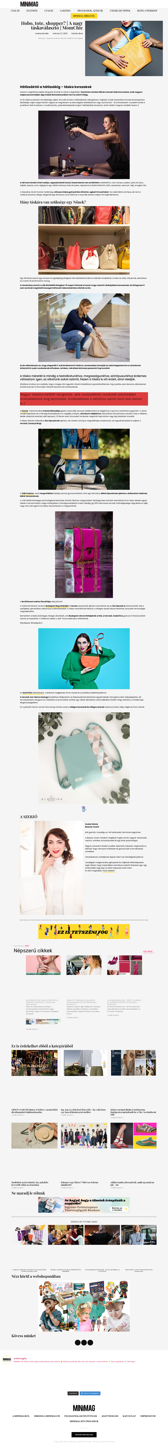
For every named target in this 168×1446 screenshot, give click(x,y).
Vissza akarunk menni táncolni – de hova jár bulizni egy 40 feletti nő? (102, 1270)
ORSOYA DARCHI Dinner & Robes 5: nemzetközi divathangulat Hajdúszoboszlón (34, 1111)
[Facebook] (110, 4)
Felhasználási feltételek (80, 1416)
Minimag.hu (76, 1222)
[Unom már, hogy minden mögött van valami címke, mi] (105, 1378)
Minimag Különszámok (84, 1421)
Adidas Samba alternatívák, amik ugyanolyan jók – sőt (132, 1183)
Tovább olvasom (32, 1029)
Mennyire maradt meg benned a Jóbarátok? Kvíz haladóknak (66, 1270)
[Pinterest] (116, 4)
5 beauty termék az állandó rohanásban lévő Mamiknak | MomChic (82, 1002)
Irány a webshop (147, 10)
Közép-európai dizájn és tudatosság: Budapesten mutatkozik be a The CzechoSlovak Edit (133, 1112)
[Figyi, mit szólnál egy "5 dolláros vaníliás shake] (146, 1378)
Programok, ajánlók (90, 10)
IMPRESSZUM (148, 1416)
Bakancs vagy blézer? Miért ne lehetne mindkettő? (79, 1183)
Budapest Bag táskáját (57, 606)
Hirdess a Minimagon (47, 1416)
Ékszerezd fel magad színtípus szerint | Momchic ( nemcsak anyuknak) (42, 1002)
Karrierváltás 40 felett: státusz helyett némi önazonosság (138, 1270)
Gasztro (65, 10)
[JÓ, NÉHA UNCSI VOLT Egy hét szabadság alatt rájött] (63, 1378)
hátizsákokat (33, 692)
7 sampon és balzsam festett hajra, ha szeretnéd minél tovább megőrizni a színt (29, 1270)
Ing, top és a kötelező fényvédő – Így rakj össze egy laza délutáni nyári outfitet (83, 1111)
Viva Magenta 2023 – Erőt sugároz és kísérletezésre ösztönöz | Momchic (124, 1002)
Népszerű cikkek (33, 951)
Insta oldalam (109, 870)
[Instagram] (122, 4)
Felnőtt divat (77, 33)
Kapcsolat (129, 1416)
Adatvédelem (109, 1416)
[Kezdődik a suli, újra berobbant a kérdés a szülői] (22, 1378)
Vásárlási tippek (120, 10)
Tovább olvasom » (17, 1115)
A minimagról (21, 1416)
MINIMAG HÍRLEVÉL (84, 15)
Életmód (32, 10)
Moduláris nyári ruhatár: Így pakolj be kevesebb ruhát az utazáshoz (29, 1183)
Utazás (48, 10)
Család (15, 10)
